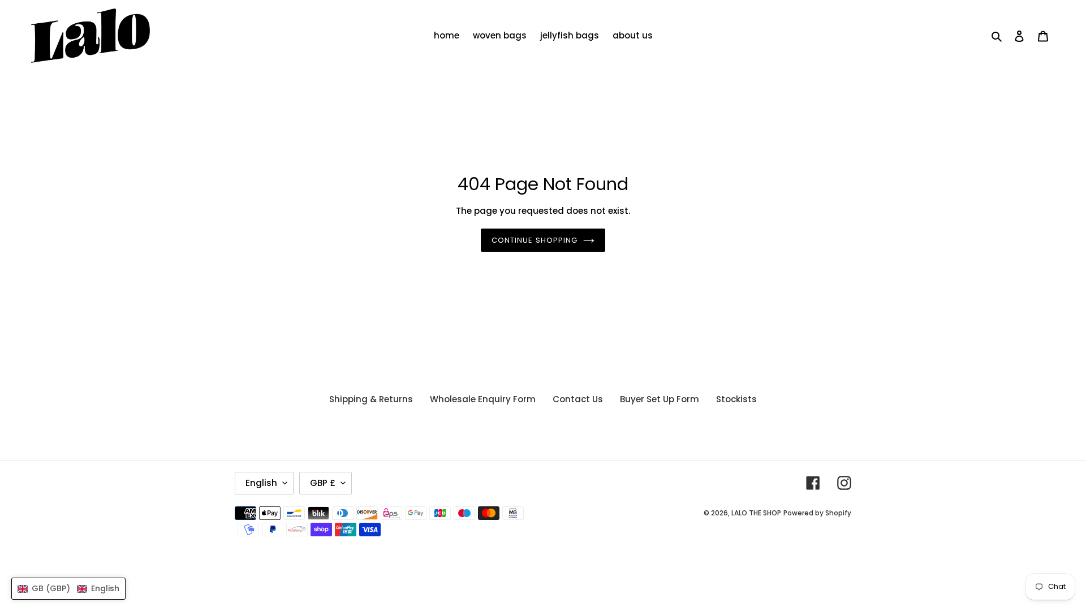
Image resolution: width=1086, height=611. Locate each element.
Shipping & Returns (371, 399)
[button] (68, 588)
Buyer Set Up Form (659, 399)
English (261, 483)
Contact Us (578, 399)
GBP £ (322, 483)
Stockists (736, 399)
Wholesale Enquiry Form (483, 399)
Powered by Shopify (817, 513)
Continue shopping (535, 240)
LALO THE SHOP (756, 513)
